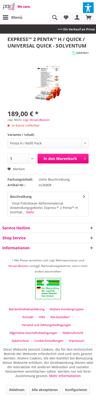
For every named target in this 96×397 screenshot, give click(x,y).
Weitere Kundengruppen (67, 309)
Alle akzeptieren (45, 389)
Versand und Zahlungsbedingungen (46, 325)
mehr (29, 212)
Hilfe (42, 317)
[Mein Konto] (77, 17)
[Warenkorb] (88, 17)
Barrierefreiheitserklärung (27, 309)
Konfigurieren (76, 389)
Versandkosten (18, 266)
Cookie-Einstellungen (48, 341)
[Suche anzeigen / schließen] (54, 17)
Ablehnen (16, 389)
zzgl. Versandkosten (36, 120)
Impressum (76, 341)
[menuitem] (12, 17)
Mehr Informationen (65, 376)
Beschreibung (21, 196)
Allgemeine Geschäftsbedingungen (33, 333)
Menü (16, 17)
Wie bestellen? (60, 317)
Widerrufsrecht (72, 333)
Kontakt (28, 317)
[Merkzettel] (65, 17)
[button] (88, 7)
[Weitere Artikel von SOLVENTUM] (80, 53)
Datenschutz (20, 341)
